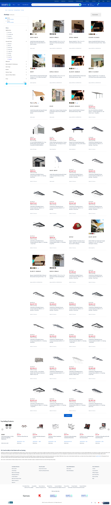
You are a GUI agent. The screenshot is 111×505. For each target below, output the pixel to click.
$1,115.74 (32, 169)
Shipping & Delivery (15, 474)
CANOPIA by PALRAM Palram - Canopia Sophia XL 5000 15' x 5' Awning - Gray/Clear (37, 208)
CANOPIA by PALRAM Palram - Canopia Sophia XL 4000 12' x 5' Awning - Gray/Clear (76, 208)
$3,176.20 (91, 334)
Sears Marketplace (71, 466)
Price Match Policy (26, 486)
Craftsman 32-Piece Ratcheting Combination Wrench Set (70, 437)
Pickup (10, 22)
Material (8, 61)
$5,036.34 (91, 105)
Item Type (8, 66)
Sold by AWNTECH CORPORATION (56, 48)
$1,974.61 (71, 398)
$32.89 (3, 434)
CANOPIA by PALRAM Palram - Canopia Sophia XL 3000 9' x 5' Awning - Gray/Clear (77, 341)
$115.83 (51, 137)
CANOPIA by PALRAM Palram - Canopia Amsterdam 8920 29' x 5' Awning (57, 208)
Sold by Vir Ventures (92, 117)
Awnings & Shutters (17, 10)
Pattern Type (9, 72)
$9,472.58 (71, 270)
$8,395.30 (32, 302)
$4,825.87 (52, 201)
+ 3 (77, 68)
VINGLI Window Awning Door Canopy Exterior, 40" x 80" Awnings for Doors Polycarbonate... (58, 143)
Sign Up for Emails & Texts (16, 478)
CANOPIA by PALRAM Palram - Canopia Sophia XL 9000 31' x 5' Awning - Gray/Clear (76, 276)
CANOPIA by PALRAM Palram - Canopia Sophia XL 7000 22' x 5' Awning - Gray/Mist (57, 308)
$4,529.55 (32, 334)
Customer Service (15, 466)
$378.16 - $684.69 (73, 37)
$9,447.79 (71, 169)
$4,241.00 (32, 366)
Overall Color (9, 41)
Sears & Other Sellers (10, 74)
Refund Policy (49, 486)
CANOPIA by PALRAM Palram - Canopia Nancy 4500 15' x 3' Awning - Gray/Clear (97, 373)
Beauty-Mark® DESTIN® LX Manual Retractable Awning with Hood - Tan (38, 276)
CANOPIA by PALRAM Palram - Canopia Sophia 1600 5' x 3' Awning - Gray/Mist (58, 242)
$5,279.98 (91, 302)
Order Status (14, 470)
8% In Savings (33, 140)
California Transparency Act (41, 487)
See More (10, 59)
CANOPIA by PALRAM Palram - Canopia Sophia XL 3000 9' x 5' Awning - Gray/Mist (97, 341)
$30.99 (32, 71)
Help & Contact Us (15, 480)
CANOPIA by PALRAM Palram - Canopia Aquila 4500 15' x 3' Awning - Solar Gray (58, 405)
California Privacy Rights (28, 487)
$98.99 (50, 434)
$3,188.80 (71, 334)
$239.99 (81, 433)
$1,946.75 (91, 398)
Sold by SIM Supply (33, 149)
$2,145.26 (32, 235)
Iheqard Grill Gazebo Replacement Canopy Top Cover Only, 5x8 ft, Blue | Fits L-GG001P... (77, 143)
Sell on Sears (69, 468)
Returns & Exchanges (15, 472)
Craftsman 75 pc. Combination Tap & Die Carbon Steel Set (87, 437)
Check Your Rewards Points (44, 470)
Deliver (10, 19)
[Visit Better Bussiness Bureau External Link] (10, 502)
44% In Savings (33, 369)
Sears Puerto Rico (95, 474)
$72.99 (51, 106)
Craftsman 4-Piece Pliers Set (22, 436)
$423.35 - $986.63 (54, 37)
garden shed (98, 456)
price (7, 78)
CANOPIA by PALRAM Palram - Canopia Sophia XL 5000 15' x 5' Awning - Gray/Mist (96, 308)
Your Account (42, 466)
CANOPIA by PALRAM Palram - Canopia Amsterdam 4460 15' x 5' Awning (57, 373)
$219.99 (35, 434)
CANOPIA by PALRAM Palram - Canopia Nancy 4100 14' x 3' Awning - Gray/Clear (77, 405)
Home (6, 10)
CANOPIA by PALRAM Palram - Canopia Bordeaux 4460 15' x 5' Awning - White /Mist (76, 373)
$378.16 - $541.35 (54, 71)
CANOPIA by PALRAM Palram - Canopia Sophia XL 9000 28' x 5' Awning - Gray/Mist (76, 175)
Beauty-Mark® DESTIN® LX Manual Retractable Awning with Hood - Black (97, 42)
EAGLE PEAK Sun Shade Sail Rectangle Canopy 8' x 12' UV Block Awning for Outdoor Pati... (38, 77)
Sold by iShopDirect (53, 149)
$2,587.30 (71, 366)
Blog (93, 478)
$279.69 (71, 237)
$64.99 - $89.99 (53, 170)
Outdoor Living (10, 10)
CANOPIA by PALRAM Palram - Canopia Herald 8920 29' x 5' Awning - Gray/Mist (38, 341)
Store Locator (14, 468)
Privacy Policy (66, 486)
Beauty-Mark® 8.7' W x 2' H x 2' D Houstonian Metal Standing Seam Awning (57, 42)
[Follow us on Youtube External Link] (98, 502)
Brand (7, 69)
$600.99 (32, 137)
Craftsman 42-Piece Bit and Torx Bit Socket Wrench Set (102, 437)
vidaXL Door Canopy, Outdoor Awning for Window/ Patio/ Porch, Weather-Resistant (58, 111)
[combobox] (56, 4)
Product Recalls (14, 476)
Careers (93, 468)
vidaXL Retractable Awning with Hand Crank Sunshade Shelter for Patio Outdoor (58, 175)
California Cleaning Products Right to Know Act (57, 487)
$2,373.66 (91, 366)
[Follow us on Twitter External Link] (95, 502)
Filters (7, 27)
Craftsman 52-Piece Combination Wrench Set (54, 437)
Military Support (95, 472)
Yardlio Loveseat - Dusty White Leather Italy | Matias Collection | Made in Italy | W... (37, 373)
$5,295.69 (32, 201)
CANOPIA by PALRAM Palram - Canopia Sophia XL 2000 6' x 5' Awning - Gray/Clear (38, 242)
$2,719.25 (52, 366)
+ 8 (77, 103)
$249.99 (65, 433)
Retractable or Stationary (12, 64)
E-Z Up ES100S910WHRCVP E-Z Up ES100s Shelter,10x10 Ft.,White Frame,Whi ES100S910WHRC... (38, 143)
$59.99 (18, 433)
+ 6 (96, 34)
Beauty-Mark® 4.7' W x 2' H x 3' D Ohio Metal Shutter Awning (76, 42)
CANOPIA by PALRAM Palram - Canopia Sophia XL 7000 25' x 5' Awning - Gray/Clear (96, 143)
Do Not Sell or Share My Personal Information (76, 487)
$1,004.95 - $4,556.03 (74, 106)
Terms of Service (42, 486)
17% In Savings (53, 140)
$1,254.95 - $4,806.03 (74, 71)
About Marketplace (70, 470)
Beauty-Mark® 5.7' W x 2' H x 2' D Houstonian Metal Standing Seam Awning (57, 276)
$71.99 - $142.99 (34, 106)
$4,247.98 (71, 201)
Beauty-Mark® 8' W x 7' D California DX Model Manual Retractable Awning (97, 76)
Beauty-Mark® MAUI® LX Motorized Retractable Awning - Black (77, 76)
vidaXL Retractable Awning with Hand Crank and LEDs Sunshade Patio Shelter (38, 111)
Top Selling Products (7, 421)
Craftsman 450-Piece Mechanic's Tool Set (39, 437)
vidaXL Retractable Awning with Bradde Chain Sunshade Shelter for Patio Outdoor (37, 42)
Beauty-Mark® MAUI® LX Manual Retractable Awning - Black (76, 111)
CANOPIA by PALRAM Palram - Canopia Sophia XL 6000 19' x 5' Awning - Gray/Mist (96, 175)
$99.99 (96, 433)
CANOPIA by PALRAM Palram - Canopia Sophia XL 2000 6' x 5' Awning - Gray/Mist (38, 405)
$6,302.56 (71, 302)
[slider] (7, 84)
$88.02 (70, 137)
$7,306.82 (91, 137)
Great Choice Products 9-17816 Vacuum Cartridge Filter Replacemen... (7, 437)
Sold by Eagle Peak (33, 82)
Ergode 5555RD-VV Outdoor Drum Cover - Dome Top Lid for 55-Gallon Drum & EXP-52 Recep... (77, 242)
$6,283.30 (91, 169)
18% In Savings (72, 140)
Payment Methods (83, 486)
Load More (68, 415)
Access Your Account (43, 468)
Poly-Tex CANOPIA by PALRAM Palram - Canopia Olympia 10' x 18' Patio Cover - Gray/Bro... (96, 111)
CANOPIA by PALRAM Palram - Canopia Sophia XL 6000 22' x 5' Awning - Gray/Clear (76, 308)
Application (8, 30)
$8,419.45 (91, 270)
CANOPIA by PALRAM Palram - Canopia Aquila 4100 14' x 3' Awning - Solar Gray (97, 405)
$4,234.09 (91, 201)
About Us (13, 482)
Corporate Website (58, 486)
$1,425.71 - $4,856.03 (35, 271)
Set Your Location (10, 19)
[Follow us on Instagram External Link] (102, 502)
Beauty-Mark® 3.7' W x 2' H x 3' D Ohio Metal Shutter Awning (57, 76)
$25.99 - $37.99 (92, 237)
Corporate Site (95, 470)
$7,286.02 (52, 302)
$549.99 (34, 433)
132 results (9, 14)
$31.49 (19, 434)
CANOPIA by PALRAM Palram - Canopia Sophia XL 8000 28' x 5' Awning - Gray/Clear (96, 276)
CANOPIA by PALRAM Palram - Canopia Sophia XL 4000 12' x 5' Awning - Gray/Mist (96, 208)
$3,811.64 (52, 334)
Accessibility (34, 486)
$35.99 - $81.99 (34, 37)
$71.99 (81, 434)
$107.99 (66, 434)
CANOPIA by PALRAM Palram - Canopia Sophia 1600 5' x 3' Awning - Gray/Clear (38, 175)
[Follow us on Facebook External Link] (92, 502)
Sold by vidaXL (32, 48)
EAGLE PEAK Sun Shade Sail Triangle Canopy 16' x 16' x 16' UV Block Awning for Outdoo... (97, 242)
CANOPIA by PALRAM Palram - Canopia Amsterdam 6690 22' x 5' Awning (57, 341)
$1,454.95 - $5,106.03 (94, 37)
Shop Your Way (95, 476)
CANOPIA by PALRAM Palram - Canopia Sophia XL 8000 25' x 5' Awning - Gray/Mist (37, 308)
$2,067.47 (52, 398)
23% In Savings (92, 108)
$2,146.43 (32, 398)
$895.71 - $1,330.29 (93, 71)
